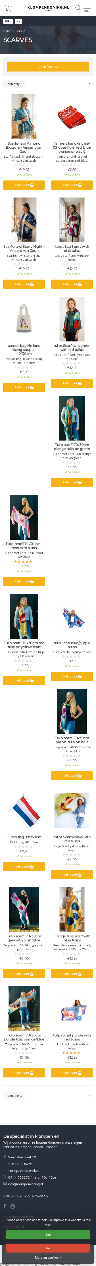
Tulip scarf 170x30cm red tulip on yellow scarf (24, 645)
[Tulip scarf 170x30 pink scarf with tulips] (24, 517)
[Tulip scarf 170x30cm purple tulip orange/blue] (24, 1008)
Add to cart (22, 185)
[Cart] (8, 10)
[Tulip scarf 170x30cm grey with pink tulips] (24, 909)
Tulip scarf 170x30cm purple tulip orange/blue (24, 1037)
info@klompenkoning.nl (25, 1184)
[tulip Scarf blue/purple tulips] (72, 616)
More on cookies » (48, 1257)
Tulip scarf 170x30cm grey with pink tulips (24, 938)
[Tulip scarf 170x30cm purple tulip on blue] (72, 711)
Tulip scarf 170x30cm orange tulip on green (72, 447)
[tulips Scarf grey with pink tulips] (72, 220)
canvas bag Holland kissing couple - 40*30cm (24, 350)
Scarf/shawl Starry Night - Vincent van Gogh (24, 249)
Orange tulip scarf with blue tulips (72, 938)
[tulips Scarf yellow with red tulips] (72, 810)
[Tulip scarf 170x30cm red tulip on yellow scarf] (24, 616)
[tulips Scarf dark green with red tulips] (72, 319)
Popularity (13, 84)
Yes (48, 1234)
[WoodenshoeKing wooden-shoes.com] (48, 7)
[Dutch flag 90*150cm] (24, 810)
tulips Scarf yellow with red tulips (72, 839)
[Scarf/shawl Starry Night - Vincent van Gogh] (24, 220)
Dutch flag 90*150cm (23, 837)
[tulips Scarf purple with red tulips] (72, 1008)
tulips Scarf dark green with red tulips (72, 348)
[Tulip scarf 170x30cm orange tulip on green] (72, 418)
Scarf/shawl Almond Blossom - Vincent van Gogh (24, 147)
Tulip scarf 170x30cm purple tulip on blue (72, 740)
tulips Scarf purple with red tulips (72, 1037)
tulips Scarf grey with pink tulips (72, 249)
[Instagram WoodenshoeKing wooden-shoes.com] (14, 1207)
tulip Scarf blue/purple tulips (72, 645)
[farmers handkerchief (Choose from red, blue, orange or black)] (72, 116)
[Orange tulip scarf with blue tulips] (72, 909)
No (48, 1248)
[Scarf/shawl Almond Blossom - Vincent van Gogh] (24, 116)
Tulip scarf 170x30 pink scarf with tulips (24, 546)
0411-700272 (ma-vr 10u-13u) (32, 1177)
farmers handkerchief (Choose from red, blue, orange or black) (72, 147)
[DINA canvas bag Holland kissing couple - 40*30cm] (24, 319)
